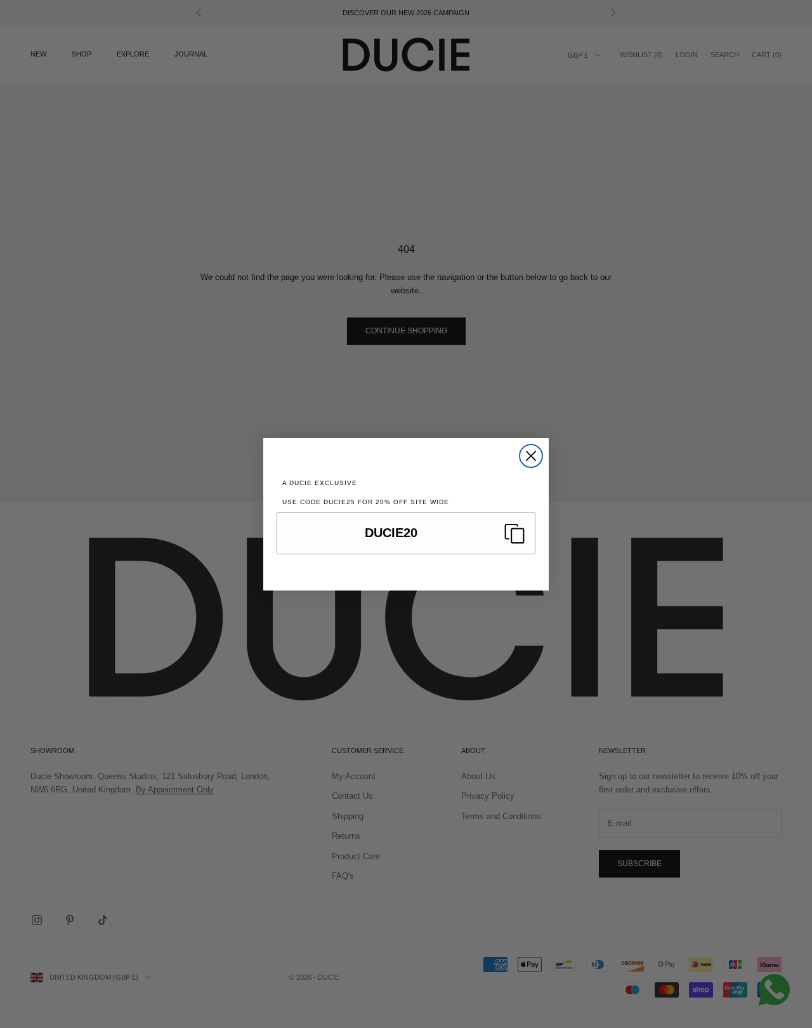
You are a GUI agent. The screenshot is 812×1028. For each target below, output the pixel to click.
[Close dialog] (531, 455)
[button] (406, 533)
